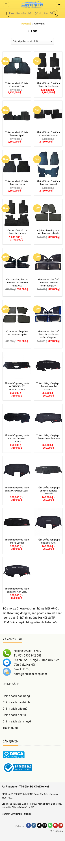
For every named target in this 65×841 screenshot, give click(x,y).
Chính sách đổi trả (14, 715)
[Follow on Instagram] (33, 825)
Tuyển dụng (10, 727)
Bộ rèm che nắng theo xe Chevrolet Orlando (48, 232)
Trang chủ (26, 23)
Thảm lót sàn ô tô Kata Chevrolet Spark (16, 134)
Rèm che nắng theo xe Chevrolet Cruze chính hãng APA (16, 282)
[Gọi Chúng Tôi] (50, 825)
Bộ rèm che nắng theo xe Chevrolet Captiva (17, 333)
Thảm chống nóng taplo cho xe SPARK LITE (17, 590)
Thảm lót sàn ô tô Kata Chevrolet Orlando (48, 134)
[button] (6, 4)
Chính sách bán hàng (16, 696)
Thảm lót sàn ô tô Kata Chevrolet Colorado (48, 183)
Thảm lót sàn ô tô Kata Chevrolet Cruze (16, 183)
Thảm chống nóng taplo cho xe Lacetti (17, 541)
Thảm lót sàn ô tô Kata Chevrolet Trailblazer (48, 85)
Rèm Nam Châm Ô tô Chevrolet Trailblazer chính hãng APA (48, 334)
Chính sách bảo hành (16, 702)
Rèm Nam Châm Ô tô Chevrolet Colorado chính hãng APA (48, 282)
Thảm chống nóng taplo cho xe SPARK (48, 541)
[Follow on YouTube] (60, 825)
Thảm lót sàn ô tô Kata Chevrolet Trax (16, 85)
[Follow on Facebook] (28, 825)
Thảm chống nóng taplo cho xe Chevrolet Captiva (17, 438)
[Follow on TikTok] (39, 825)
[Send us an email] (44, 825)
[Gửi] (54, 13)
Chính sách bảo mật (15, 708)
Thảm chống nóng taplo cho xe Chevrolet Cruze (48, 437)
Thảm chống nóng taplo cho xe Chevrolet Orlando (48, 386)
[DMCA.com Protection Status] (14, 754)
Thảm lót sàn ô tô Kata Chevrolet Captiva (16, 232)
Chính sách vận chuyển (17, 721)
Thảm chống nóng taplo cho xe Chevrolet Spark (17, 489)
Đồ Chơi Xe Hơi (56, 831)
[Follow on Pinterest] (55, 825)
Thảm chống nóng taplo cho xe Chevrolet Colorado (48, 490)
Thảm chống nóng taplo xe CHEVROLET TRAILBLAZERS (17, 386)
